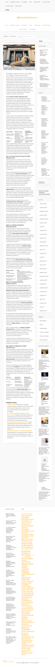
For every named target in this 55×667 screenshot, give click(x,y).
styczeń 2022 (43, 238)
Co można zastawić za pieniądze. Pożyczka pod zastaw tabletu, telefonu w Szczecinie (11, 530)
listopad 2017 (43, 284)
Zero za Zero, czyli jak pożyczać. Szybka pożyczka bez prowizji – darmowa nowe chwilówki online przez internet (44, 148)
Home (7, 36)
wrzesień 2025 (43, 215)
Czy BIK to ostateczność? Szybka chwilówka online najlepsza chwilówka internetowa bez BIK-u (10, 573)
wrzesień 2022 (43, 234)
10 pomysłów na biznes (26, 513)
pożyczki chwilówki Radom (25, 635)
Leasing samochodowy (27, 558)
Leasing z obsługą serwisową (27, 563)
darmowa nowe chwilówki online (27, 535)
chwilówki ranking (27, 527)
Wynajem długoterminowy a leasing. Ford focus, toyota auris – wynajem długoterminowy (45, 172)
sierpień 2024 (43, 223)
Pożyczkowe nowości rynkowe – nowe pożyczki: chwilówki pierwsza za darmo (11, 555)
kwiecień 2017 (43, 310)
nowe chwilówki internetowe (26, 584)
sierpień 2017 (43, 295)
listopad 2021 (43, 242)
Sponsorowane (43, 340)
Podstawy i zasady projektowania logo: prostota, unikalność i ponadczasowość (45, 467)
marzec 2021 (43, 265)
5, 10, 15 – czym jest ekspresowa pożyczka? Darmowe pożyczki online (44, 161)
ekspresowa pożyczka (26, 544)
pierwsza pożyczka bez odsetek (27, 603)
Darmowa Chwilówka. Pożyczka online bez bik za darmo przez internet (11, 631)
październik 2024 (44, 219)
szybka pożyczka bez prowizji (27, 647)
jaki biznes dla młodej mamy (27, 548)
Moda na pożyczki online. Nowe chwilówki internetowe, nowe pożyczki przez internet (44, 110)
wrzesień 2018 (43, 280)
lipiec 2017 (42, 299)
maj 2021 (42, 257)
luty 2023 (42, 226)
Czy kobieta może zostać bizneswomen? (45, 444)
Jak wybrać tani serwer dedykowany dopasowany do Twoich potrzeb (45, 85)
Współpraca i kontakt (8, 661)
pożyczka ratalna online (26, 625)
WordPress (36, 662)
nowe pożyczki (27, 591)
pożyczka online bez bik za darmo (27, 608)
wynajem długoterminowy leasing (27, 653)
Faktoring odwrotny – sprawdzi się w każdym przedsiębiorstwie (45, 99)
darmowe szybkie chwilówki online (26, 541)
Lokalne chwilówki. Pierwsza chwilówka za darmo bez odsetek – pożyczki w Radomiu (11, 616)
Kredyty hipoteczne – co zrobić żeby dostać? (20, 430)
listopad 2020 (43, 268)
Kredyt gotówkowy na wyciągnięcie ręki (44, 402)
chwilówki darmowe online (27, 518)
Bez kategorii (13, 36)
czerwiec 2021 (43, 253)
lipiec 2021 (42, 249)
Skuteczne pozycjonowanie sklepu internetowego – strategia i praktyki (44, 77)
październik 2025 (44, 211)
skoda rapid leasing (27, 641)
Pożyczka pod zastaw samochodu (27, 611)
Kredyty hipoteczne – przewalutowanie (45, 488)
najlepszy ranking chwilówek (25, 567)
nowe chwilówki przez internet (27, 589)
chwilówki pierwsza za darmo (26, 524)
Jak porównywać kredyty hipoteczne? (18, 422)
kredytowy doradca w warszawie (25, 553)
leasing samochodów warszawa (26, 561)
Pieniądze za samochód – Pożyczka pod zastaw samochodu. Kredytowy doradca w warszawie (44, 122)
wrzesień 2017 (43, 291)
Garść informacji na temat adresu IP (44, 378)
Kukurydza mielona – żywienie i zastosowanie (44, 356)
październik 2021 (44, 245)
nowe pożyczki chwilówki (27, 594)
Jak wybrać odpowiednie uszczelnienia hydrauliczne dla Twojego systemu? (44, 61)
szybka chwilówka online (27, 644)
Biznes (41, 324)
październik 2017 (44, 288)
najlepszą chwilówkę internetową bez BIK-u (27, 573)
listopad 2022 (43, 230)
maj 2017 (42, 307)
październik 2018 (44, 276)
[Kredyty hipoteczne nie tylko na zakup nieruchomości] (19, 69)
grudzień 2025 (43, 207)
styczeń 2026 (43, 203)
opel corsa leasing (27, 596)
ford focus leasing (27, 546)
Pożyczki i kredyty (44, 332)
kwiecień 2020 (43, 272)
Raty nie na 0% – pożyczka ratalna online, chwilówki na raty (11, 515)
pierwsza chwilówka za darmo (26, 600)
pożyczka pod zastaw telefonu (27, 621)
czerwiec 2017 (43, 303)
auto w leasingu (27, 515)
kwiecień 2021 (43, 261)
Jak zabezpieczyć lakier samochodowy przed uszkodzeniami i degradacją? (44, 52)
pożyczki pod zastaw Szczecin (27, 638)
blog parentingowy (25, 516)
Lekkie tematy (43, 328)
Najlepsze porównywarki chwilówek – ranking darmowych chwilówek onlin (11, 547)
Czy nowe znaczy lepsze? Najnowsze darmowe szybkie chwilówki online (10, 598)
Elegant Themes (24, 662)
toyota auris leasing (26, 651)
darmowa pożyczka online (27, 538)
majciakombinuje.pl (13, 42)
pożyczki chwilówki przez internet (27, 629)
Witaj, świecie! (12, 404)
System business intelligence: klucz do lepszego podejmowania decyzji (44, 69)
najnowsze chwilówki (26, 578)
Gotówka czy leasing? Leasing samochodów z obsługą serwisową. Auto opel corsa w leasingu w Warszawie (11, 607)
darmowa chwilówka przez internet (27, 531)
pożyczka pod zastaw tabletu (27, 617)
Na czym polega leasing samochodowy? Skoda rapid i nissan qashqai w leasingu (45, 134)
